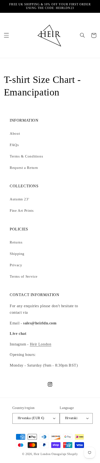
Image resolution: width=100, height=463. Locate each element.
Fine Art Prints (21, 210)
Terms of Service (24, 276)
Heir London (40, 344)
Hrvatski (71, 418)
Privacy (16, 265)
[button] (6, 35)
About (15, 133)
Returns (16, 242)
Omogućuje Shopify (64, 454)
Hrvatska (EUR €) (31, 418)
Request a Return (24, 168)
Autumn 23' (19, 199)
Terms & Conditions (26, 156)
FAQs (14, 145)
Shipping (17, 254)
